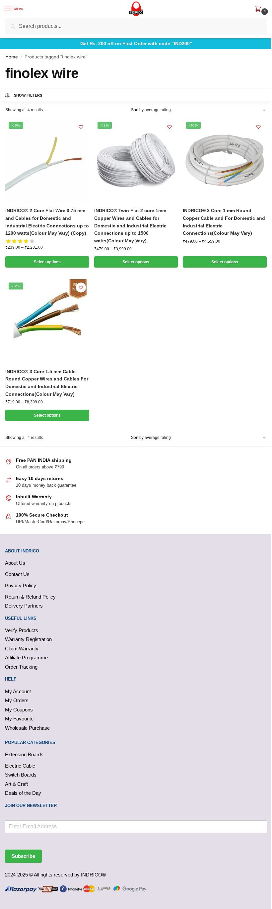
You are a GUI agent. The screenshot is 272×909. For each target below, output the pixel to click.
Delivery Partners (24, 606)
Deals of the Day (23, 793)
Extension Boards (24, 754)
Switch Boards (20, 775)
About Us (15, 563)
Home (11, 56)
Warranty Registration (28, 639)
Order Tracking (21, 667)
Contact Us (17, 574)
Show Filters (28, 95)
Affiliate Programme (26, 657)
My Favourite (19, 718)
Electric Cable (20, 766)
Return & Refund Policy (30, 597)
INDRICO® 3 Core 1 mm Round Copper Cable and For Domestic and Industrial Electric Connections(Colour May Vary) (224, 222)
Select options (47, 262)
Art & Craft (16, 784)
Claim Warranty (21, 648)
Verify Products (21, 630)
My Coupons (19, 709)
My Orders (17, 700)
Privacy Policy (20, 585)
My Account (18, 691)
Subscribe (23, 856)
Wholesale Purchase (27, 728)
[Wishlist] (81, 127)
